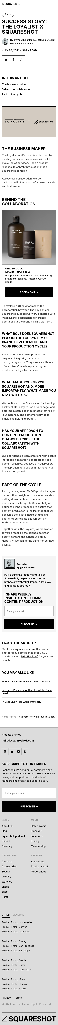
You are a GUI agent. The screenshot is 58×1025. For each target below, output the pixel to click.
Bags (5, 891)
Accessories (9, 866)
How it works (38, 826)
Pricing (35, 841)
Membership (38, 846)
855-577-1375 (11, 735)
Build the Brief (29, 656)
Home (5, 896)
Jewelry (6, 876)
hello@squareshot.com (18, 740)
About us (7, 826)
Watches (7, 881)
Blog (4, 830)
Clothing (7, 861)
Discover (36, 830)
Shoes (5, 886)
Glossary (7, 846)
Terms (18, 997)
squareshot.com (25, 649)
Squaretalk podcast (13, 836)
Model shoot (38, 871)
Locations (37, 836)
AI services (37, 861)
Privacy (6, 997)
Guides (6, 841)
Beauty (6, 871)
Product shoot (39, 866)
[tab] (6, 915)
